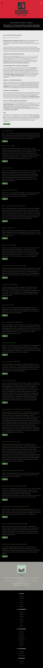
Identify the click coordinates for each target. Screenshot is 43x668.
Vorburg (21, 622)
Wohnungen (21, 606)
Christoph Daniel (21, 639)
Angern (21, 575)
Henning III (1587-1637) (9, 342)
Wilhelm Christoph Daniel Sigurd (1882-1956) (15, 523)
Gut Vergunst (21, 637)
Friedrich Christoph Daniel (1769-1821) (13, 470)
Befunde (21, 626)
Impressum (21, 661)
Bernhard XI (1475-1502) (9, 245)
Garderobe (21, 643)
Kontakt (21, 663)
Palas (21, 618)
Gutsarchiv (21, 602)
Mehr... (5, 141)
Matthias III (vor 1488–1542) (10, 284)
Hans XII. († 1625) (7, 168)
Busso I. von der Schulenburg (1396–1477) (14, 205)
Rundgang (21, 596)
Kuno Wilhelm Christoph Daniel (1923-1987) (14, 544)
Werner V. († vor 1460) (8, 145)
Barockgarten (21, 635)
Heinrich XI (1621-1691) (9, 380)
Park (21, 600)
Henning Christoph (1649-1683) (11, 361)
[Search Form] (41, 3)
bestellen (21, 587)
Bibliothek (21, 641)
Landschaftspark (21, 655)
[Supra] (21, 9)
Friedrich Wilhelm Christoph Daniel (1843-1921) (15, 506)
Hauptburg (21, 616)
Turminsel (22, 620)
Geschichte (21, 598)
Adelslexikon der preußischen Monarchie (28, 56)
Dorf (21, 624)
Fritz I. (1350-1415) (7, 131)
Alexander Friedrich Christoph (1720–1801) (14, 265)
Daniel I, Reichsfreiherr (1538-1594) (12, 322)
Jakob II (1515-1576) (7, 305)
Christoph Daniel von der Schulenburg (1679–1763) (16, 409)
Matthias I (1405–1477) (8, 228)
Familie (21, 604)
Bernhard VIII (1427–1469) (9, 190)
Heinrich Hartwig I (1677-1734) (11, 441)
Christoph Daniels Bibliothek (14, 37)
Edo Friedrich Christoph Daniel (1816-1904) (14, 486)
